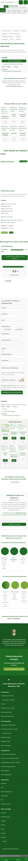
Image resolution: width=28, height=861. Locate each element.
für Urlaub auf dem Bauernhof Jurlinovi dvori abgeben (4, 563)
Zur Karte (4, 409)
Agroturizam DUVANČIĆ (5, 134)
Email (3, 320)
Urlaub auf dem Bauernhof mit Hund (10, 758)
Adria (8, 220)
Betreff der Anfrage (6, 354)
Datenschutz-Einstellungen (7, 716)
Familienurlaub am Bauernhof (8, 754)
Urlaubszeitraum (5, 326)
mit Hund (3, 348)
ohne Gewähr (22, 479)
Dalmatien (10, 211)
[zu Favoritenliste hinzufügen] (2, 14)
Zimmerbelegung (5, 340)
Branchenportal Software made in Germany (10, 856)
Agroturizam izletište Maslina (23, 116)
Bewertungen (19, 11)
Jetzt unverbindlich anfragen (14, 86)
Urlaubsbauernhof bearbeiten (8, 725)
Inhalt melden (15, 482)
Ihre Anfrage (4, 360)
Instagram (3, 821)
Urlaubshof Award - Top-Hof (8, 708)
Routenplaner (24, 161)
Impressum (3, 783)
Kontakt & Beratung (5, 745)
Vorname (3, 307)
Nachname (4, 314)
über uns (3, 704)
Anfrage (25, 11)
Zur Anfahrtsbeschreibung (8, 411)
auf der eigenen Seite (14, 595)
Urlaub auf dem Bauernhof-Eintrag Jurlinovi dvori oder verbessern (5, 599)
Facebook (3, 812)
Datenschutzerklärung (8, 385)
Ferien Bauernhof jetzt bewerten (15, 257)
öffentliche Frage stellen (15, 524)
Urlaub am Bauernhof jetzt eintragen (14, 669)
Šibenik (12, 220)
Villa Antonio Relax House (5, 117)
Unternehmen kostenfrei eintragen (9, 729)
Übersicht (3, 11)
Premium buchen (6, 733)
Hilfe (2, 799)
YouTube (3, 833)
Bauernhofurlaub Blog (6, 712)
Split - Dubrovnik (18, 220)
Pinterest (3, 825)
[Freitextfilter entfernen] (21, 2)
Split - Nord (3, 222)
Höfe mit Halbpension (6, 774)
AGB (2, 787)
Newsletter (3, 837)
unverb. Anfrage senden (15, 61)
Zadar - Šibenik (11, 222)
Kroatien (6, 213)
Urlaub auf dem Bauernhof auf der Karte (13, 64)
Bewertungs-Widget (6, 737)
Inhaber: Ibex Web (5, 804)
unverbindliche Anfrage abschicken (12, 392)
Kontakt (11, 232)
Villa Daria (14, 133)
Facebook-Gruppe (5, 816)
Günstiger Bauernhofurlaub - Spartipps (10, 762)
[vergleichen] (2, 17)
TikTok (2, 829)
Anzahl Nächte (5, 333)
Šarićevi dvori (14, 115)
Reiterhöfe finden (5, 770)
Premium (24, 105)
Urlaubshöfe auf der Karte (7, 695)
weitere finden (13, 559)
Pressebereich (4, 795)
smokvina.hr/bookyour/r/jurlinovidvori (12, 71)
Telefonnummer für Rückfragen (9, 368)
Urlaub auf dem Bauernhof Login (10, 848)
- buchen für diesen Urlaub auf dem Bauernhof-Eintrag (24, 597)
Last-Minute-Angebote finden (8, 766)
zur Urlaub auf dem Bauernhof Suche (1, 6)
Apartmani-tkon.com (23, 134)
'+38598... (8, 66)
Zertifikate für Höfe (5, 741)
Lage (8, 11)
